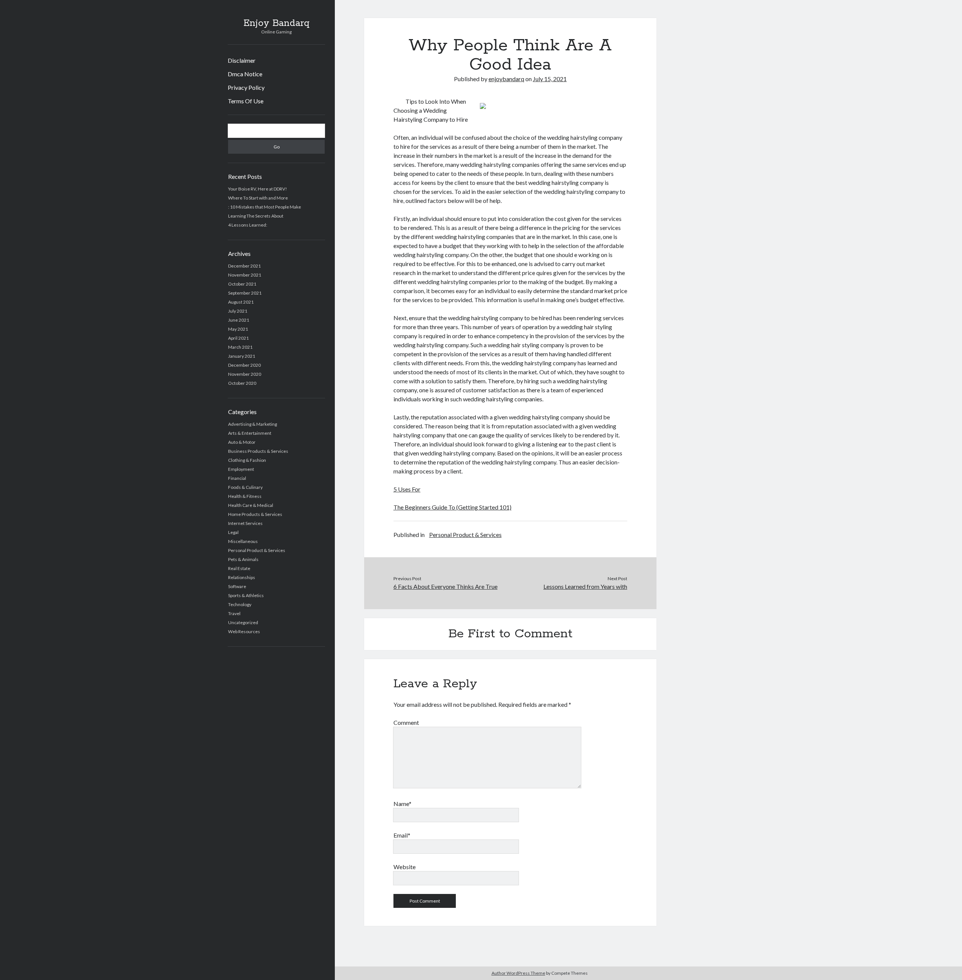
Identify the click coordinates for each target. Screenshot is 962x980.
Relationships (241, 577)
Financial (237, 478)
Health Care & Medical (250, 505)
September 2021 (245, 293)
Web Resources (244, 631)
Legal (233, 532)
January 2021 (241, 356)
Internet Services (245, 523)
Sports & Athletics (246, 595)
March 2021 (240, 347)
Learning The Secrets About (255, 216)
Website (404, 866)
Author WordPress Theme (518, 973)
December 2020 (244, 365)
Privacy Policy (246, 87)
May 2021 (238, 329)
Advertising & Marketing (252, 424)
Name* (402, 803)
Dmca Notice (245, 73)
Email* (401, 835)
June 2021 (238, 320)
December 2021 (244, 266)
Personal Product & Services (256, 550)
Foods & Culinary (245, 487)
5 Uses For (406, 489)
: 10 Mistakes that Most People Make (264, 207)
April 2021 (238, 338)
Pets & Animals (243, 559)
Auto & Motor (242, 442)
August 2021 (241, 302)
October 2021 (242, 284)
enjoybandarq (506, 78)
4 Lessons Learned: (247, 225)
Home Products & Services (255, 514)
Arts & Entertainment (249, 433)
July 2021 (237, 311)
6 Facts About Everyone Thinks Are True (445, 586)
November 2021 (244, 275)
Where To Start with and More (258, 198)
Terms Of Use (245, 100)
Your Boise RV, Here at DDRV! (257, 189)
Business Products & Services (258, 451)
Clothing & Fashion (247, 460)
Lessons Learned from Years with (585, 586)
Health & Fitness (245, 496)
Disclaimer (242, 60)
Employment (241, 469)
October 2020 (242, 383)
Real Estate (239, 568)
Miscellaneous (243, 541)
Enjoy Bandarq (277, 23)
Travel (234, 613)
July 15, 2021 (550, 78)
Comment (406, 722)
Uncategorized (243, 622)
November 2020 (244, 374)
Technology (239, 604)
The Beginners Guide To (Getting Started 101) (452, 507)
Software (237, 586)
